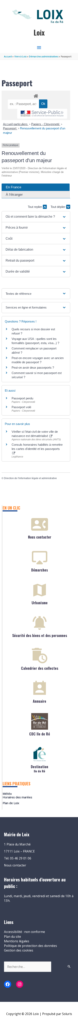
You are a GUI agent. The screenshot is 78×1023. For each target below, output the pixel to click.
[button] (36, 216)
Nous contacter (39, 537)
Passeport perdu (22, 398)
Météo (7, 794)
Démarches (39, 570)
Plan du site (12, 936)
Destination (39, 768)
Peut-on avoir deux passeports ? (33, 367)
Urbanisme (40, 602)
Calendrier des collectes (39, 668)
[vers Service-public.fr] (42, 114)
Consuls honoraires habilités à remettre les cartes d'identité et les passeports (37, 446)
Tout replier (35, 206)
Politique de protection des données (30, 946)
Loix (39, 32)
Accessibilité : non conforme (24, 932)
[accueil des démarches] (36, 95)
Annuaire (39, 701)
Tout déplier (58, 206)
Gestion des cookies (18, 950)
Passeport (10, 128)
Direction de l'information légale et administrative (30, 478)
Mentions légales (16, 941)
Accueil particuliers (15, 124)
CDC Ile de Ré (39, 733)
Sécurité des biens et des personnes (39, 635)
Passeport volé (21, 407)
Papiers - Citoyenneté (45, 124)
